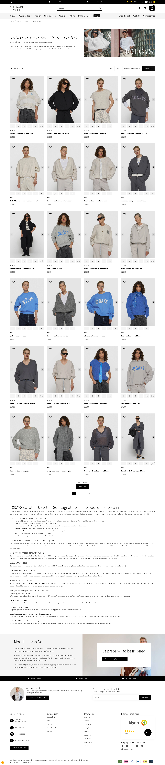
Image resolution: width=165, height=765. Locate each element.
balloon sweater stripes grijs (22, 133)
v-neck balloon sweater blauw (22, 403)
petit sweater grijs (54, 268)
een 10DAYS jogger (52, 556)
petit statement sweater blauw (134, 133)
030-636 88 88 (19, 728)
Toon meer (82, 486)
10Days (72, 16)
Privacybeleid (77, 760)
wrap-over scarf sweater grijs (59, 471)
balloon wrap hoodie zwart (58, 133)
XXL (41, 126)
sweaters (15, 511)
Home (12, 21)
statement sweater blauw (94, 336)
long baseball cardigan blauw (133, 471)
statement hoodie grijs (130, 403)
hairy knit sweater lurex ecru (95, 201)
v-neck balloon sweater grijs (58, 403)
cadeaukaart (88, 742)
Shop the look (50, 16)
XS (12, 126)
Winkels (62, 16)
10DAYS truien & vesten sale (61, 566)
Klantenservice (84, 16)
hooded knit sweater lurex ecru (60, 201)
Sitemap (86, 731)
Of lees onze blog (127, 749)
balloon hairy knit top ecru (95, 133)
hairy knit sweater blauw (131, 336)
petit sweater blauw (18, 336)
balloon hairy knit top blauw (95, 403)
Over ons (87, 717)
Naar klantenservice (19, 748)
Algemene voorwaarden (64, 760)
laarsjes (141, 556)
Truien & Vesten (37, 21)
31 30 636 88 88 (20, 734)
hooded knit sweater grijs (57, 336)
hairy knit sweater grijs (19, 471)
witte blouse (88, 556)
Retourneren (88, 724)
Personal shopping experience (115, 659)
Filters (147, 69)
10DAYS (23, 511)
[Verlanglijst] (145, 8)
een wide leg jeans (131, 556)
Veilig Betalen (88, 728)
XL (35, 126)
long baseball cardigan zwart (22, 268)
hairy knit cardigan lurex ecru (96, 268)
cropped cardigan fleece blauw (133, 201)
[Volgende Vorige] (89, 493)
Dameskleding (24, 16)
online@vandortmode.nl (22, 740)
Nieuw (12, 16)
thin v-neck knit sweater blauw (96, 471)
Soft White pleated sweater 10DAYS (24, 201)
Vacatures (87, 739)
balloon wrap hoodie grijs (131, 268)
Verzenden (87, 735)
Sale (96, 16)
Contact (86, 721)
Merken (38, 16)
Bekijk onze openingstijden (37, 698)
